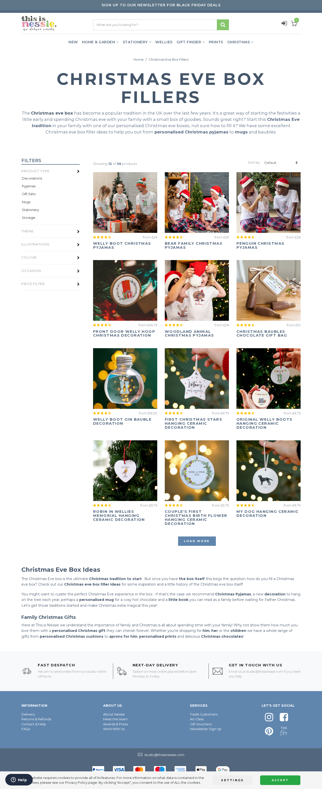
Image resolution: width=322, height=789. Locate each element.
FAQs (25, 729)
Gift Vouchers (201, 724)
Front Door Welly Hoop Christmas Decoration (124, 333)
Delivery (28, 714)
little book (178, 599)
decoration (275, 594)
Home (139, 59)
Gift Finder (189, 42)
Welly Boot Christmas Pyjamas (122, 245)
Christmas (238, 42)
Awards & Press (115, 724)
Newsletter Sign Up (205, 729)
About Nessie (114, 714)
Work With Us (114, 729)
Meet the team (115, 719)
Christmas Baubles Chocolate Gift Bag (261, 333)
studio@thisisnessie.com (264, 671)
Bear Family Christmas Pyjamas (193, 245)
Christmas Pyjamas (233, 594)
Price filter (33, 284)
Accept (280, 780)
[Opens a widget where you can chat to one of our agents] (19, 780)
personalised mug (96, 599)
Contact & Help (33, 724)
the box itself (192, 579)
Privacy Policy (76, 782)
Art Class (197, 719)
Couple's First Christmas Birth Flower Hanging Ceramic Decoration (196, 517)
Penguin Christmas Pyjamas (260, 245)
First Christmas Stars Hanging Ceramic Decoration (193, 423)
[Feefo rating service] (103, 237)
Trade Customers (204, 714)
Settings (232, 780)
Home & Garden (98, 42)
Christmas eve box (52, 113)
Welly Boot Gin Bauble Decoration (122, 421)
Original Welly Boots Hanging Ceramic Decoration (264, 423)
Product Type (35, 171)
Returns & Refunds (36, 719)
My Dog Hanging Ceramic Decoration (267, 513)
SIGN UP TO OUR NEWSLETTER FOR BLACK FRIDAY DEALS (161, 5)
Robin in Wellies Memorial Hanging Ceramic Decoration (119, 515)
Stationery (135, 42)
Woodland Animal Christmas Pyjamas (189, 333)
